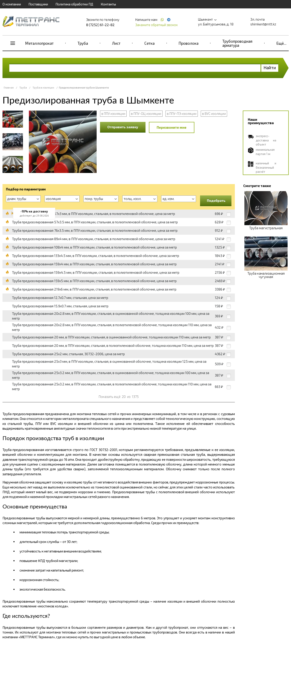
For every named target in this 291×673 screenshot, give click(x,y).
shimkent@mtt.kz (263, 24)
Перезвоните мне (171, 127)
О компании (12, 4)
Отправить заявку (122, 127)
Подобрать (216, 200)
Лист (116, 43)
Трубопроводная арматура (237, 43)
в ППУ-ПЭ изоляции (181, 113)
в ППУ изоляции (113, 113)
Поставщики (38, 4)
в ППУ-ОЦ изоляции (146, 113)
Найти (269, 67)
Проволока (188, 43)
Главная (9, 87)
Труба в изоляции (43, 87)
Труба (83, 43)
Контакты (108, 4)
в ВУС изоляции (214, 113)
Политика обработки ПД (74, 4)
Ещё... (281, 43)
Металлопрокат (39, 43)
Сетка (149, 43)
